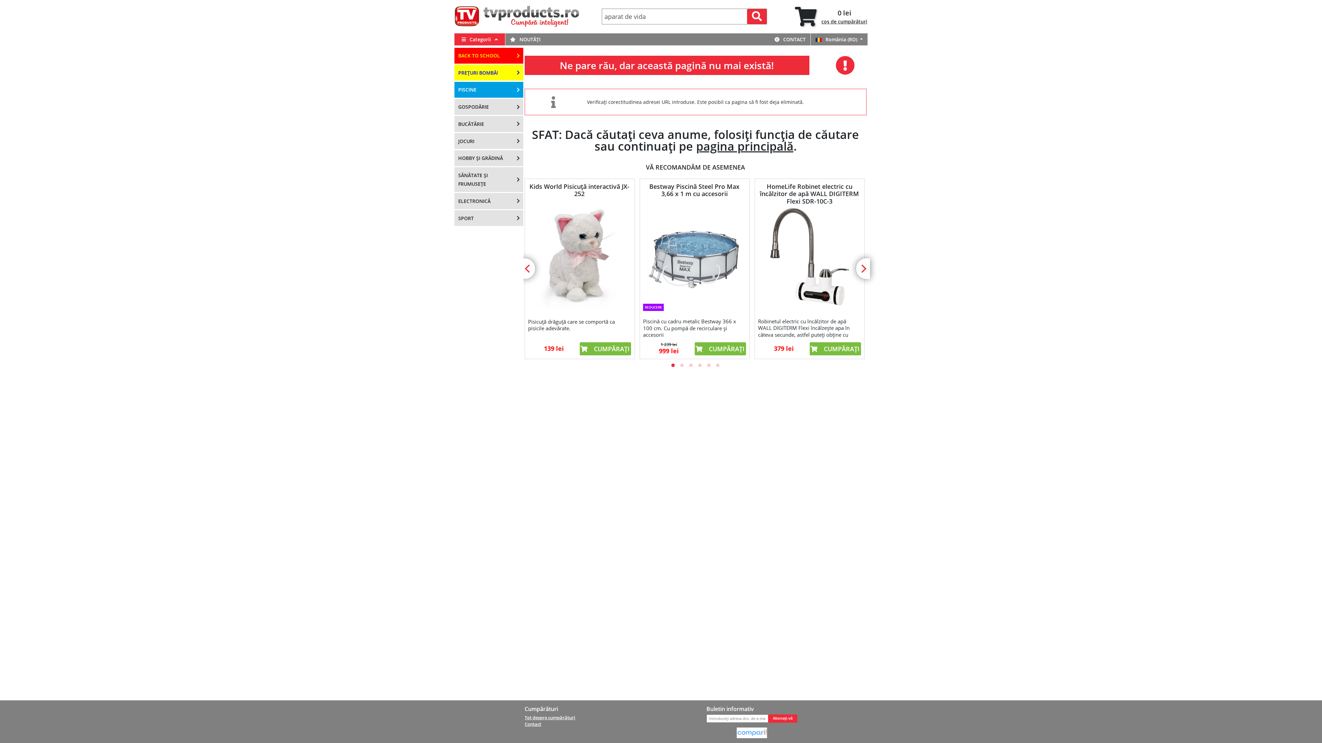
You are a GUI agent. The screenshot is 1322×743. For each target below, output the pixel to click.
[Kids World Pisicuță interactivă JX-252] (579, 256)
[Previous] (528, 268)
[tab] (831, 17)
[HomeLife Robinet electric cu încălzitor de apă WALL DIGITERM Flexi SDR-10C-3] (809, 256)
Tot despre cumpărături (550, 717)
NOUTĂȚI (529, 39)
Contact (794, 39)
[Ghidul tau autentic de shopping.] (752, 732)
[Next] (863, 268)
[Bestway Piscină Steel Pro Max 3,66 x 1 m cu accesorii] (694, 252)
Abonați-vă (783, 718)
